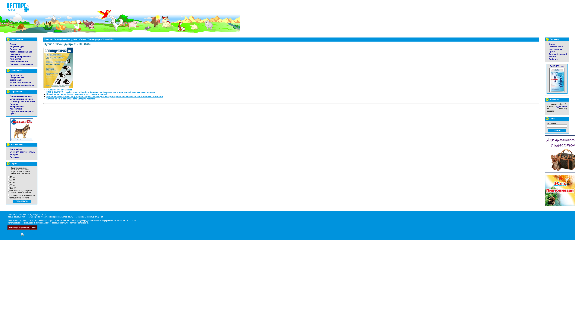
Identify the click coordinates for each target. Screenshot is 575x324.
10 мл (12, 177)
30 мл (12, 182)
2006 (106, 39)
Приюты (14, 104)
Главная (48, 39)
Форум (552, 44)
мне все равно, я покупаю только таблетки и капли (21, 191)
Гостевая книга (556, 47)
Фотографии (16, 149)
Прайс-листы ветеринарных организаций (17, 77)
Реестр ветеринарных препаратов (20, 58)
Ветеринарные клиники (21, 99)
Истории (14, 154)
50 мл (12, 185)
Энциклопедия (17, 47)
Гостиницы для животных (22, 101)
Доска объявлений (558, 54)
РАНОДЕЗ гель (557, 66)
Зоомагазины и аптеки (21, 96)
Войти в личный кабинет (22, 85)
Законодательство (19, 61)
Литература (15, 49)
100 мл (13, 188)
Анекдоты (14, 157)
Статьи (13, 44)
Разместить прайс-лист (21, 82)
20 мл (12, 180)
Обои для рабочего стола (22, 152)
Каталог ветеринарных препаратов (21, 53)
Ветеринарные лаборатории (17, 107)
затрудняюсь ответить (19, 198)
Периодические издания (21, 64)
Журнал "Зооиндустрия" (91, 39)
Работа (552, 57)
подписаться (561, 106)
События (553, 59)
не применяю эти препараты (22, 195)
